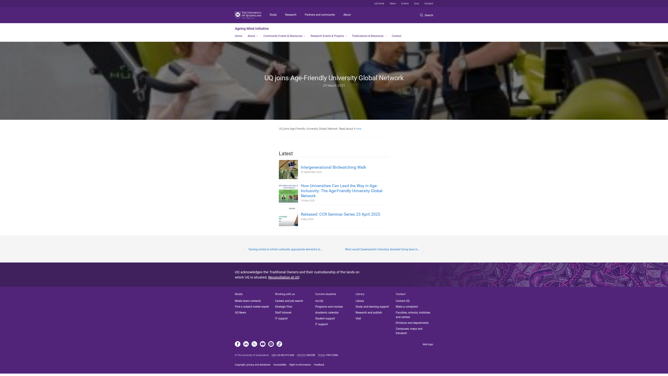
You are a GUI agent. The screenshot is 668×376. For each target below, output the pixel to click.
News (393, 3)
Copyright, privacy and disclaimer (253, 364)
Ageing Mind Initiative (252, 28)
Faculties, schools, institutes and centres (413, 315)
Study (273, 14)
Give (416, 3)
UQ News (240, 312)
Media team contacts (248, 301)
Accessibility (280, 364)
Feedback (319, 364)
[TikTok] (279, 344)
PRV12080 (332, 355)
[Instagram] (271, 344)
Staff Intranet (283, 312)
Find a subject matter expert (252, 306)
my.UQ (319, 301)
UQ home (379, 3)
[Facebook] (237, 344)
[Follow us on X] (254, 344)
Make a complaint (407, 306)
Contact (428, 3)
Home (238, 36)
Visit (358, 318)
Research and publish (369, 312)
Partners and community (320, 14)
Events (405, 3)
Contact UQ (403, 301)
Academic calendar (327, 312)
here (358, 128)
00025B (311, 355)
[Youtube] (262, 344)
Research (290, 14)
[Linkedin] (246, 344)
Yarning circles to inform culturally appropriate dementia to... (285, 249)
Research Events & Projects (327, 36)
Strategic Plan (283, 306)
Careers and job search (289, 301)
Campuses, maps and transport (409, 331)
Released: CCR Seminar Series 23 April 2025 (340, 214)
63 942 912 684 (285, 355)
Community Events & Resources (282, 36)
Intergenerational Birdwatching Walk (333, 167)
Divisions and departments (412, 322)
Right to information (300, 364)
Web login (428, 344)
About (347, 14)
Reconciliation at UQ (284, 277)
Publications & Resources (367, 36)
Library (360, 301)
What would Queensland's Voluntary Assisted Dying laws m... (382, 249)
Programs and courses (329, 306)
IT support (281, 318)
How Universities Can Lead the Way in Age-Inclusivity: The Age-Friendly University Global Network (342, 190)
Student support (325, 318)
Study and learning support (372, 306)
